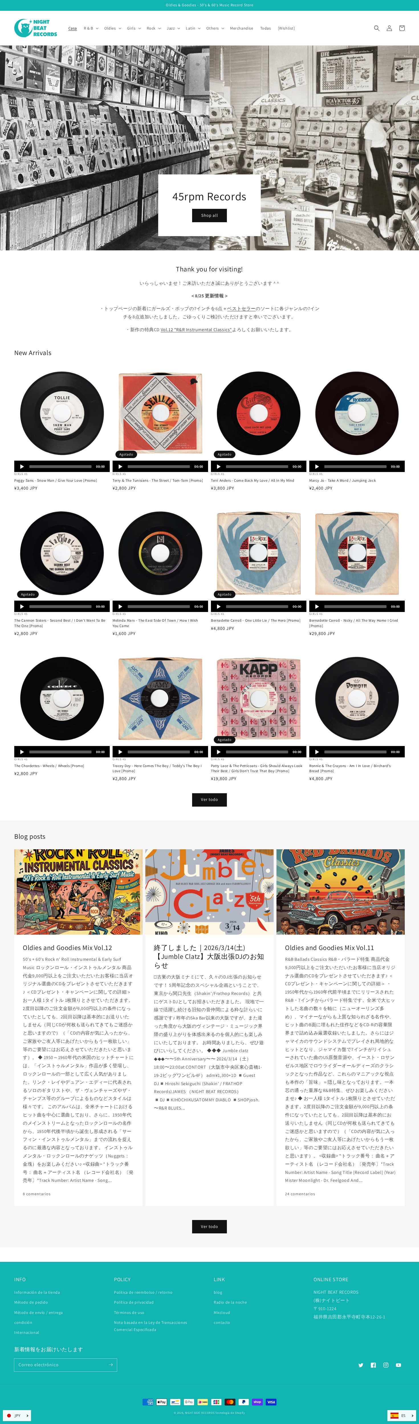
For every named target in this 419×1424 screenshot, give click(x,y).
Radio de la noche (230, 1302)
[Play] (22, 466)
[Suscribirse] (110, 1365)
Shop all (209, 215)
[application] (62, 466)
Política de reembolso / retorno (143, 1292)
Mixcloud (222, 1312)
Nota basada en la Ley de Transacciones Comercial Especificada (150, 1326)
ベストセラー (241, 309)
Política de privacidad (134, 1302)
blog (218, 1292)
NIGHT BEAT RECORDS (200, 1413)
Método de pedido (31, 1302)
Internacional (26, 1332)
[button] (377, 28)
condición (23, 1322)
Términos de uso (129, 1312)
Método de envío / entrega (38, 1312)
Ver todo (209, 799)
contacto (222, 1322)
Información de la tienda (37, 1292)
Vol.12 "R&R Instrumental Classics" (196, 330)
